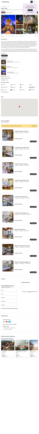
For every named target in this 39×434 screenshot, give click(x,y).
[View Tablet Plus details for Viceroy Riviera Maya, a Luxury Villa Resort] (27, 341)
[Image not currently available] (7, 135)
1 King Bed (16, 198)
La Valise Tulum (4, 351)
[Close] (35, 5)
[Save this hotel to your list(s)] (35, 36)
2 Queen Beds (17, 214)
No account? (30, 12)
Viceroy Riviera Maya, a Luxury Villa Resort (21, 352)
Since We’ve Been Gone (10, 72)
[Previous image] (2, 346)
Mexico (2, 6)
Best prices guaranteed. (4, 122)
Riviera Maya (5, 6)
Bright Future (9, 66)
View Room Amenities (18, 138)
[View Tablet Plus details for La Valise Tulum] (13, 341)
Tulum (8, 6)
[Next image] (13, 346)
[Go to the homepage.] (5, 1)
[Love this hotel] (37, 36)
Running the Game (10, 61)
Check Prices (33, 141)
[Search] (31, 2)
